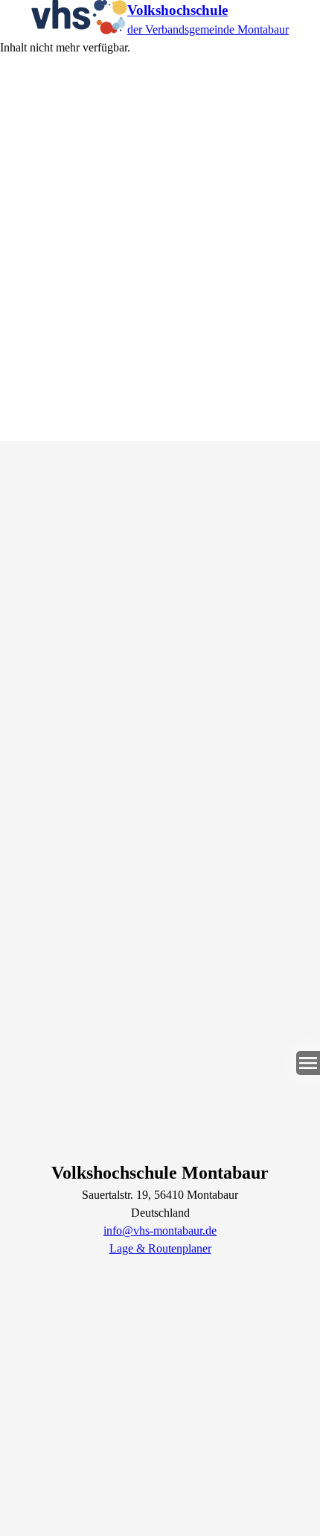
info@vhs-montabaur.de (160, 1230)
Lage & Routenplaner (160, 1248)
